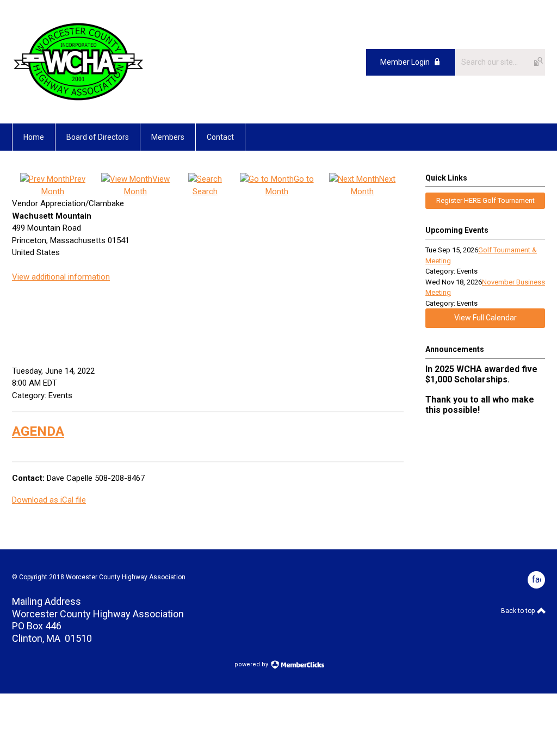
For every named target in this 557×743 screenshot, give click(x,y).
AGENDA (38, 431)
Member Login (405, 62)
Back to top (518, 611)
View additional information (61, 277)
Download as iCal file (49, 500)
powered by (252, 664)
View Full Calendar (485, 317)
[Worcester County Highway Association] (78, 99)
